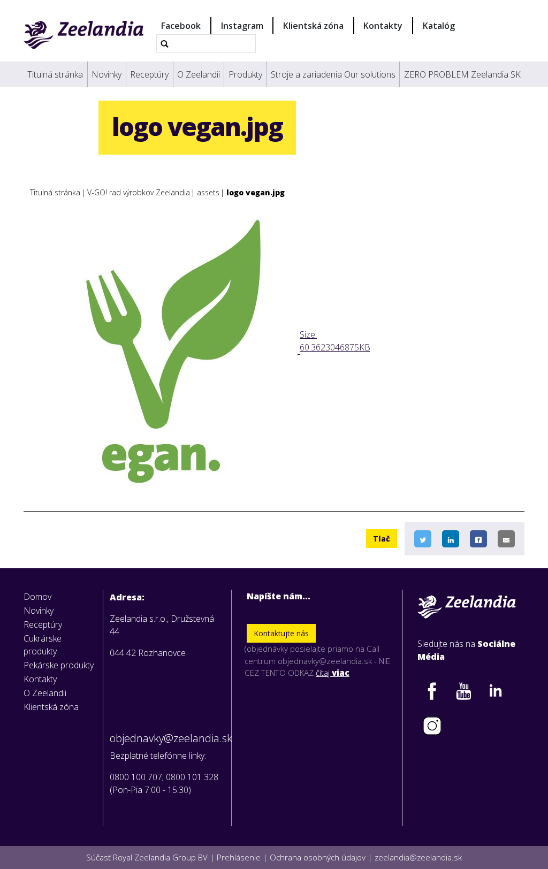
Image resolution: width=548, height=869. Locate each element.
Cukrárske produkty (43, 644)
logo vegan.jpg (255, 192)
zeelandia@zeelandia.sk (418, 857)
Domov (37, 597)
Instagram (242, 26)
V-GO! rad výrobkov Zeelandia (138, 192)
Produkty (245, 74)
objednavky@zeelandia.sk (167, 738)
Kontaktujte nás (281, 633)
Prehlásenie (239, 857)
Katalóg (439, 26)
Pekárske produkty (59, 665)
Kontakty (382, 26)
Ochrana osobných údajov (318, 857)
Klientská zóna (313, 26)
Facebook (181, 26)
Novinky (106, 74)
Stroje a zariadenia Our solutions (333, 74)
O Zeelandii (198, 74)
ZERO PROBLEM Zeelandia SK (462, 74)
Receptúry (149, 74)
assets (208, 192)
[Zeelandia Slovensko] (83, 35)
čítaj (332, 672)
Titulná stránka (55, 74)
